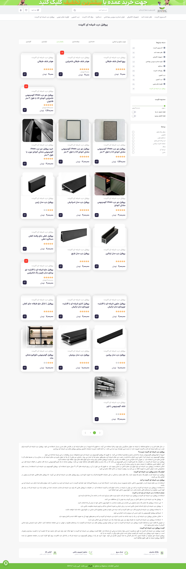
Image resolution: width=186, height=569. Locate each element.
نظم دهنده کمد (146, 17)
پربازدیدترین (75, 42)
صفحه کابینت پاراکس (159, 144)
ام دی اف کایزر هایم (159, 141)
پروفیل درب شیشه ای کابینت (44, 17)
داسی (163, 152)
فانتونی (163, 135)
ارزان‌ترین (44, 42)
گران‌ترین (28, 42)
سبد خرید (33, 10)
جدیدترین (91, 42)
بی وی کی (162, 150)
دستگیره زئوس (161, 138)
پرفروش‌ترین (60, 42)
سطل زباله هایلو (160, 132)
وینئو (163, 147)
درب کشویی (75, 17)
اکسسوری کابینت (160, 17)
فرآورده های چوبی (63, 17)
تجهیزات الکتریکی (133, 17)
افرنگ (90, 566)
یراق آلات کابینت (87, 17)
